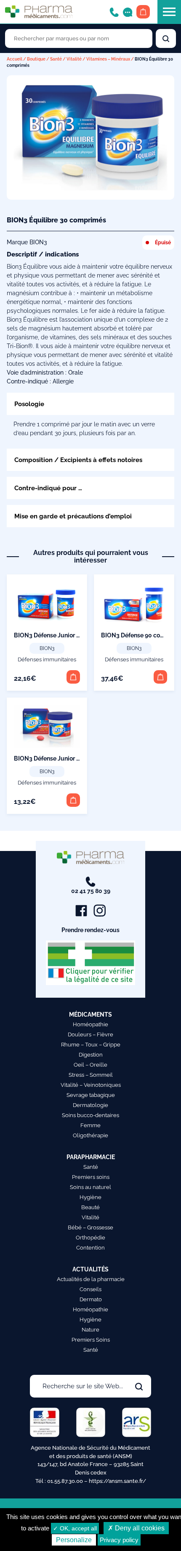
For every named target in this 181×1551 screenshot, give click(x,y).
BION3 (47, 648)
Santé (56, 59)
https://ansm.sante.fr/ (117, 1481)
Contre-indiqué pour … (48, 487)
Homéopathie (90, 1024)
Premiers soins (90, 1177)
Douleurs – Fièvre (90, 1034)
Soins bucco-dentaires (90, 1115)
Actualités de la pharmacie (91, 1279)
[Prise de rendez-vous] (127, 12)
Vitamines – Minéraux (108, 59)
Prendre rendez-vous (90, 930)
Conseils (90, 1289)
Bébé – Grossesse (90, 1227)
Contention (90, 1247)
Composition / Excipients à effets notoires (78, 459)
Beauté (90, 1207)
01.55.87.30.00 (65, 1481)
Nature (90, 1329)
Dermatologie (90, 1105)
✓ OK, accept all (75, 1528)
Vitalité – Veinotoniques (91, 1085)
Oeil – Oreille (90, 1065)
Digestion (91, 1055)
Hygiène (90, 1197)
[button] (73, 677)
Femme (90, 1125)
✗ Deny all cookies (136, 1528)
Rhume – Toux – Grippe (90, 1044)
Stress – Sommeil (91, 1075)
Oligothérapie (90, 1135)
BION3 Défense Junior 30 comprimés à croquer (79, 758)
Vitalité (74, 59)
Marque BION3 (27, 242)
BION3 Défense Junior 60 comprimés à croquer (79, 635)
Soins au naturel (90, 1187)
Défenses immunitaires (47, 659)
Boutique (36, 59)
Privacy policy (119, 1539)
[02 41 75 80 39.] (114, 12)
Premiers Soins (91, 1340)
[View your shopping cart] (143, 11)
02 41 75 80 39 (90, 891)
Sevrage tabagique (91, 1095)
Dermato (91, 1299)
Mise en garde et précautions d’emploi (73, 516)
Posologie (29, 403)
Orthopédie (90, 1237)
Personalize (74, 1539)
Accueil (14, 59)
